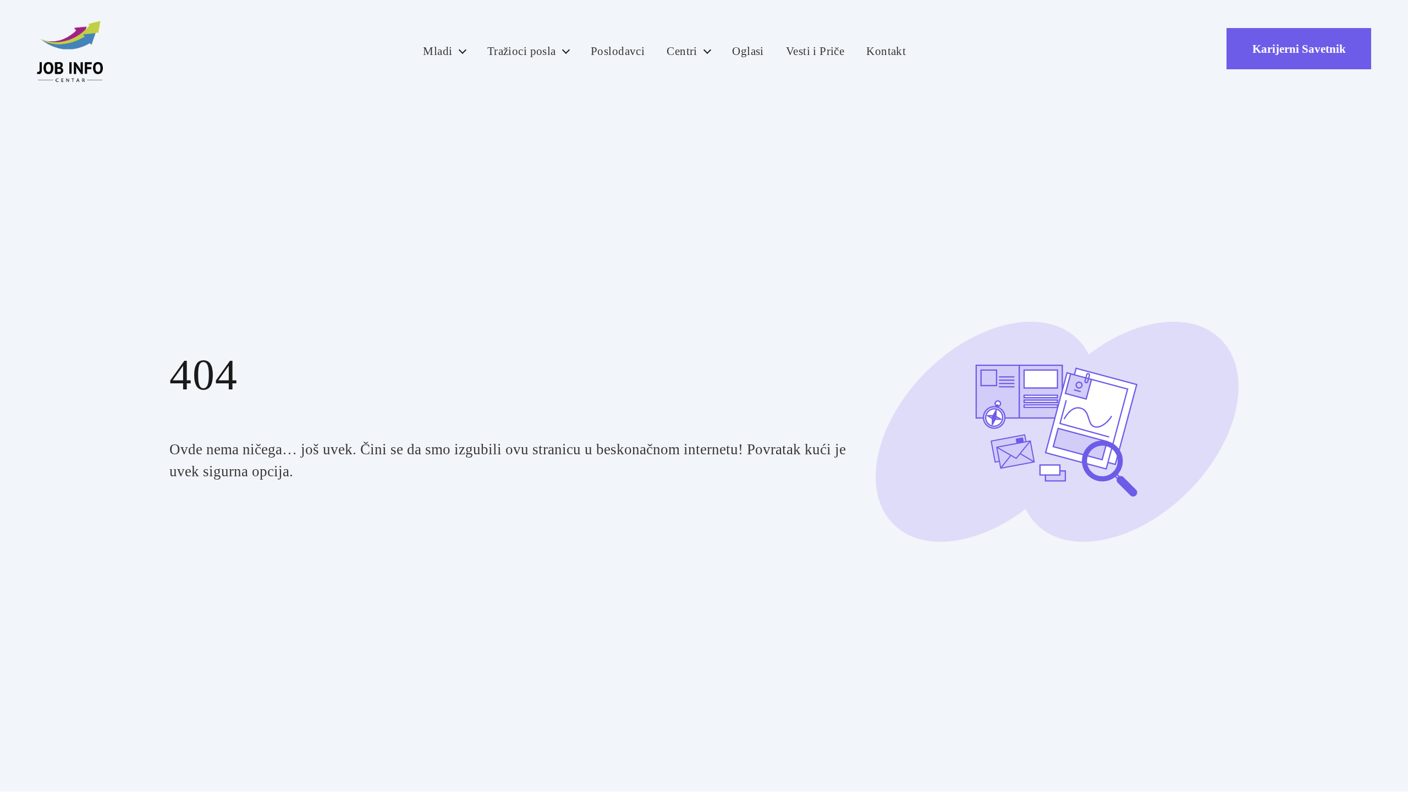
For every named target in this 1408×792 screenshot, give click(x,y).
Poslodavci (618, 51)
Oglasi (748, 51)
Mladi (437, 51)
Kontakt (886, 51)
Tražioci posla (521, 51)
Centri (682, 51)
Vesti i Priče (815, 51)
